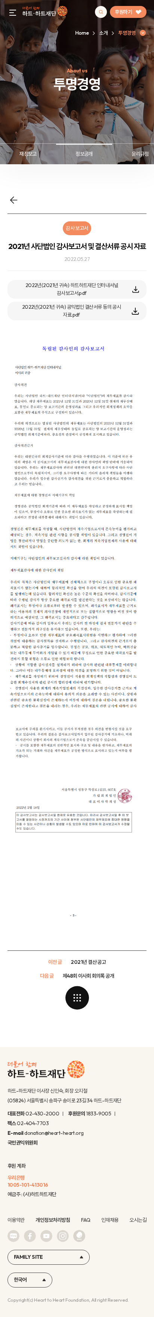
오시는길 (138, 1220)
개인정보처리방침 (53, 1220)
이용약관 (16, 1220)
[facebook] (30, 1236)
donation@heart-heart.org (54, 1133)
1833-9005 (98, 1113)
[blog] (13, 1236)
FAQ (85, 1220)
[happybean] (79, 1236)
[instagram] (63, 1236)
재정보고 (28, 153)
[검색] (101, 12)
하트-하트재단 (44, 12)
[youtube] (46, 1236)
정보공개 (84, 153)
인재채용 (109, 1220)
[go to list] (77, 998)
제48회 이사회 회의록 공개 (88, 975)
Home (82, 32)
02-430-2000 (42, 1113)
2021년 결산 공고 (88, 962)
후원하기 (123, 12)
